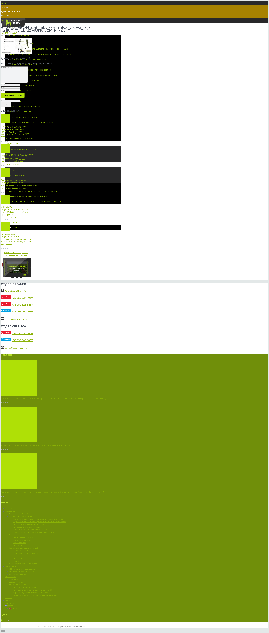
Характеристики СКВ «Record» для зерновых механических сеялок (38, 519)
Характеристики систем (22, 540)
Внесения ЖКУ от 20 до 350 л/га (25, 553)
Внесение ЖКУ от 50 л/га (22, 550)
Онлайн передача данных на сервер (23, 564)
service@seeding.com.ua (15, 348)
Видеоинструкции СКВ (17, 582)
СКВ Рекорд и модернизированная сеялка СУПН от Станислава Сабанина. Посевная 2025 (15, 211)
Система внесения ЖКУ (18, 574)
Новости (8, 598)
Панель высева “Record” (18, 514)
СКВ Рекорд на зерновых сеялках (22, 571)
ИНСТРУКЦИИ (10, 577)
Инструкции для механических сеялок (27, 527)
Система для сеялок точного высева (22, 535)
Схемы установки (19, 543)
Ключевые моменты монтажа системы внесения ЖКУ (33, 590)
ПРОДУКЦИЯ (10, 511)
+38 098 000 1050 (22, 311)
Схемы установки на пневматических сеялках (30, 529)
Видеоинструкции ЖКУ (18, 585)
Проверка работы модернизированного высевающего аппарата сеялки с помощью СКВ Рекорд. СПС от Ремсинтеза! (16, 239)
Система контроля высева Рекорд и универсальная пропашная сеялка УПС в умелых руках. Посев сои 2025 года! (15, 131)
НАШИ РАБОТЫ (11, 566)
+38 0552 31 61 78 (15, 290)
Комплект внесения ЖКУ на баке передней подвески (33, 556)
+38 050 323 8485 (22, 304)
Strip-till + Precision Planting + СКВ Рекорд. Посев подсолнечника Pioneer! (14, 158)
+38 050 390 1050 (22, 333)
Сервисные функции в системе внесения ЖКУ (30, 592)
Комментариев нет (16, 35)
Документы (13, 579)
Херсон (3, 3)
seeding (26, 35)
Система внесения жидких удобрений (23, 548)
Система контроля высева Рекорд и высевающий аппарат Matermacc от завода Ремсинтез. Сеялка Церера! (15, 184)
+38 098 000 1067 (22, 340)
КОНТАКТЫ (9, 603)
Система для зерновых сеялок (20, 516)
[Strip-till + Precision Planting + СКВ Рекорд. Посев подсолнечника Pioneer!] (5, 148)
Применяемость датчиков (23, 537)
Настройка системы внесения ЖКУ (26, 587)
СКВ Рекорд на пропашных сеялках (22, 569)
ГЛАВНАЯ (8, 509)
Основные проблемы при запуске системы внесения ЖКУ (35, 595)
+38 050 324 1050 (22, 297)
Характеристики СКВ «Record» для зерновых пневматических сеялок (39, 522)
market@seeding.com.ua (16, 319)
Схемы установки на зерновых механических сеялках (33, 532)
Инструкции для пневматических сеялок (28, 524)
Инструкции (18, 545)
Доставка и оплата (11, 11)
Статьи (16, 561)
